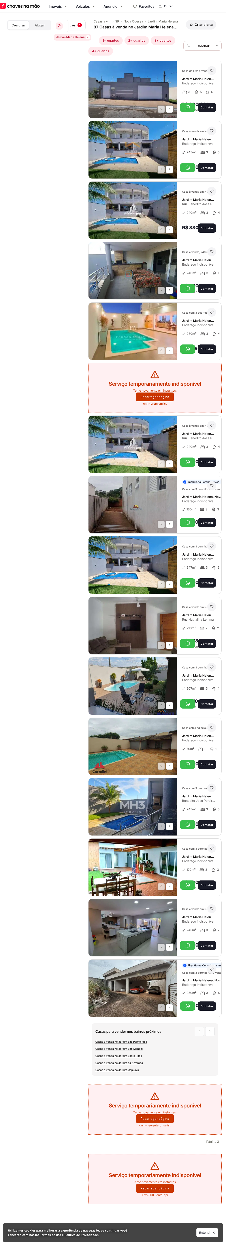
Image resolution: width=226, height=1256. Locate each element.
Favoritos (146, 6)
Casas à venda (102, 21)
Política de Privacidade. (81, 1235)
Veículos (82, 6)
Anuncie (110, 6)
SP (117, 21)
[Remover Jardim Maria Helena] (88, 37)
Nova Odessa (133, 21)
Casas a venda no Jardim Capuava (117, 1070)
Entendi (205, 1232)
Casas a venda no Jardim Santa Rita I (118, 1055)
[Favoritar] (211, 70)
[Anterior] (161, 109)
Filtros (73, 25)
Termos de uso (50, 1235)
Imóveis (55, 6)
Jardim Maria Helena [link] (162, 21)
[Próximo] (169, 109)
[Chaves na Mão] (20, 6)
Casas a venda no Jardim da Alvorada (119, 1062)
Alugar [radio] (40, 25)
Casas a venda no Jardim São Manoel (119, 1048)
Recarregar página (155, 397)
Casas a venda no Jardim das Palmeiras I (121, 1041)
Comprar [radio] (18, 25)
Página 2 (212, 1142)
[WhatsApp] (187, 107)
